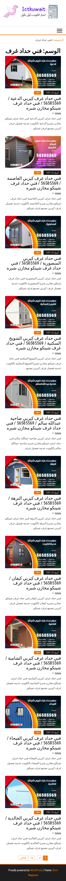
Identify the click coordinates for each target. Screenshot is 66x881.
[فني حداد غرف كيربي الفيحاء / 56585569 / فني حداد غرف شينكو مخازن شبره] (33, 711)
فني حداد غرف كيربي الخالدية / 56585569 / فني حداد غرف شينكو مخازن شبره (33, 823)
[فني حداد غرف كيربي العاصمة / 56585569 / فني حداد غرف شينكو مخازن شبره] (33, 152)
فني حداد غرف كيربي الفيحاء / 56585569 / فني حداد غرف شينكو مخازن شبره (34, 743)
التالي (23, 858)
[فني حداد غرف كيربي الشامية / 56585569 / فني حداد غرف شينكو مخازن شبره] (33, 631)
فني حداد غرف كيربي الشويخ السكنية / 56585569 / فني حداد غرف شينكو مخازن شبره (33, 343)
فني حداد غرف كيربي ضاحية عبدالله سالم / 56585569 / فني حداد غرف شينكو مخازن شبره (33, 423)
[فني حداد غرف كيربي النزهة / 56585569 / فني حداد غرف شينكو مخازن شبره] (33, 471)
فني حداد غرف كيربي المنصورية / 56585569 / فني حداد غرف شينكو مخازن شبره (34, 263)
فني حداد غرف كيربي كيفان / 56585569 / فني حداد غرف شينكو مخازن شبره (35, 583)
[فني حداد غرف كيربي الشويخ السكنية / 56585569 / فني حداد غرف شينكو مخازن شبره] (33, 311)
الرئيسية (58, 40)
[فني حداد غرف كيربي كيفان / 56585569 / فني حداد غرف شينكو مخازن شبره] (33, 551)
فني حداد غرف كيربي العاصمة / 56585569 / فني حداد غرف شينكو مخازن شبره (34, 183)
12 (31, 858)
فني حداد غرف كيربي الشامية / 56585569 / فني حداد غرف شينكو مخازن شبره (33, 663)
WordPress (36, 870)
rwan (58, 113)
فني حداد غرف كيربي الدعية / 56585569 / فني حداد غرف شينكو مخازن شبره (34, 103)
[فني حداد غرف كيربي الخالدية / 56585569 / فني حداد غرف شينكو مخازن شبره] (33, 791)
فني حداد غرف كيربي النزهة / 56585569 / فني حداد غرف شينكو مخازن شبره (34, 503)
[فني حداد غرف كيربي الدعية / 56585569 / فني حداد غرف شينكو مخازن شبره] (33, 72)
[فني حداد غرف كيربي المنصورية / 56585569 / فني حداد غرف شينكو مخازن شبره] (33, 232)
